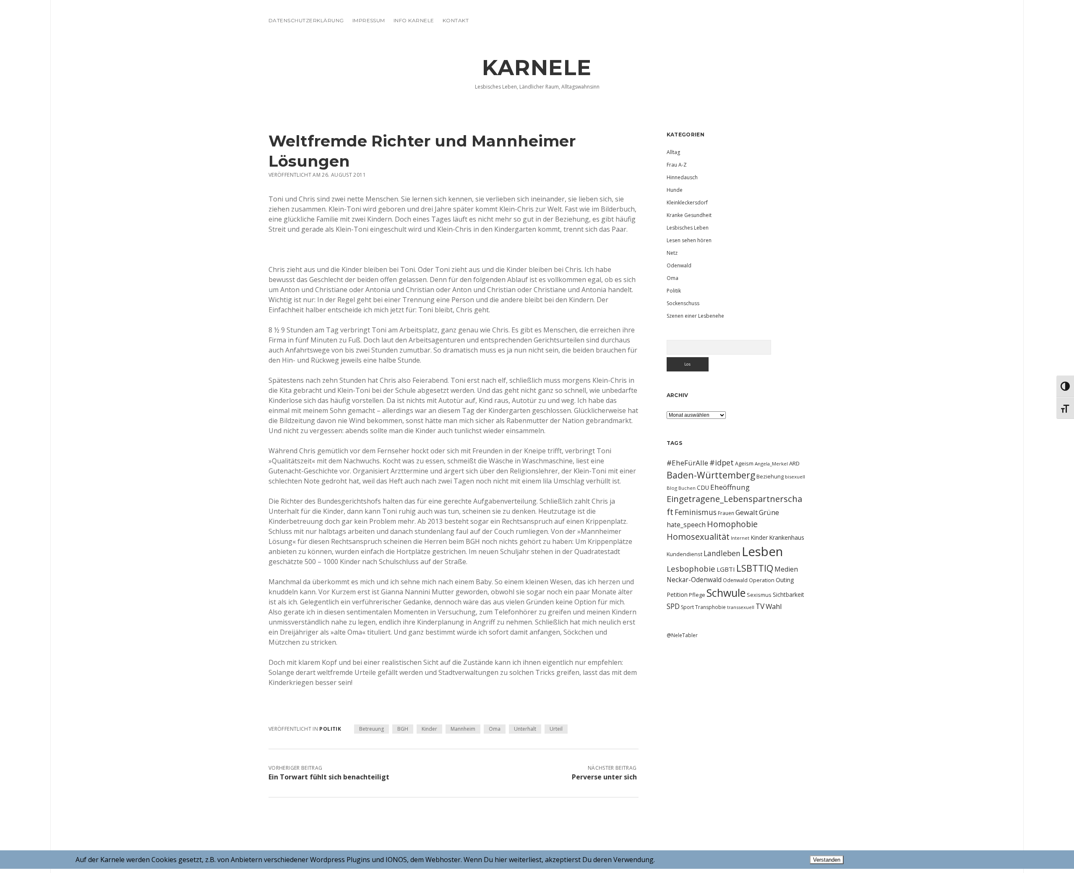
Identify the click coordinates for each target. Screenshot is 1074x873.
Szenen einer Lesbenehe (695, 315)
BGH (402, 728)
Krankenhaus (786, 537)
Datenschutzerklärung (306, 20)
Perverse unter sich (604, 777)
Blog (672, 488)
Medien (786, 569)
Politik (330, 728)
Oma (495, 728)
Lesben (762, 551)
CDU (703, 487)
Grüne (769, 512)
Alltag (673, 152)
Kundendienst (684, 554)
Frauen (726, 513)
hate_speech (686, 524)
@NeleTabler (682, 635)
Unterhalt (525, 728)
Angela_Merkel (771, 463)
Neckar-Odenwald (694, 579)
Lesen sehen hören (689, 240)
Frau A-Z (677, 164)
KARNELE (537, 68)
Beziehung (770, 476)
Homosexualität (698, 536)
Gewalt (746, 512)
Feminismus (696, 512)
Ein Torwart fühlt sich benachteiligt (328, 777)
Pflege (697, 595)
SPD (673, 606)
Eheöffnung (730, 487)
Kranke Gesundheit (689, 215)
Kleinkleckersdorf (687, 202)
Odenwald (679, 265)
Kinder (429, 728)
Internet (740, 538)
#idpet (721, 462)
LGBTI (726, 569)
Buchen (687, 488)
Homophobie (732, 524)
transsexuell (740, 607)
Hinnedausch (682, 177)
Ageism (744, 463)
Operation (761, 580)
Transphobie (710, 607)
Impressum (368, 20)
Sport (687, 607)
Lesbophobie (691, 568)
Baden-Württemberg (711, 475)
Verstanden (826, 860)
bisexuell (795, 476)
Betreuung (371, 728)
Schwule (726, 592)
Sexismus (759, 595)
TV (760, 606)
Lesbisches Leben (688, 227)
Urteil (556, 728)
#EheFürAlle (687, 463)
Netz (672, 252)
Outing (785, 580)
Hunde (675, 189)
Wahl (774, 606)
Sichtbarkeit (788, 595)
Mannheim (463, 728)
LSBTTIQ (754, 568)
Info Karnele (414, 20)
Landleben (722, 553)
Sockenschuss (683, 303)
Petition (677, 595)
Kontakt (456, 20)
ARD (794, 463)
